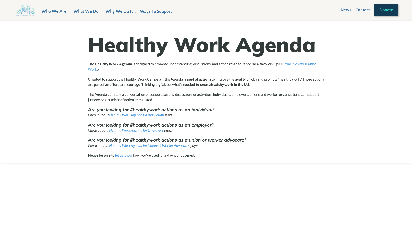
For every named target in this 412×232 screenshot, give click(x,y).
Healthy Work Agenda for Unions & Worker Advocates (149, 145)
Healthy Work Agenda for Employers (136, 130)
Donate (386, 9)
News (346, 9)
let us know (123, 155)
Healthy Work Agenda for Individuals (136, 115)
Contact (363, 9)
